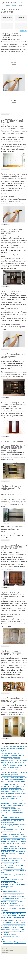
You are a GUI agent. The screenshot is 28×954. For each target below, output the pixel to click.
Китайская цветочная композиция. (12, 891)
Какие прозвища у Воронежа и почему (13, 936)
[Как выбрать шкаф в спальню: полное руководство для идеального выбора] (14, 578)
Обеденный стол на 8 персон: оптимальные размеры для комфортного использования (13, 912)
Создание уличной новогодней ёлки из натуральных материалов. (12, 806)
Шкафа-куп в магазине (7, 25)
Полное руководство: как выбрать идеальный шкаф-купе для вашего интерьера (12, 594)
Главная (8, 5)
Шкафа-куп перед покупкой (7, 18)
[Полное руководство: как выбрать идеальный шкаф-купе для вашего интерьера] (14, 636)
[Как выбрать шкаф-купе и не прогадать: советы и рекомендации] (14, 387)
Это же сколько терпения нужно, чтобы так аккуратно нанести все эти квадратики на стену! (13, 925)
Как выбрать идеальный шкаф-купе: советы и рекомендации (11, 231)
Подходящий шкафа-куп (20, 25)
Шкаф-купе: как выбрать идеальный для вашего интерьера (12, 35)
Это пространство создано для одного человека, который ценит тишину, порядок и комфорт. (12, 813)
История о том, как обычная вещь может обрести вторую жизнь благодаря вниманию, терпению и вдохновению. (13, 820)
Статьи (20, 5)
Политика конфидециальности (7, 950)
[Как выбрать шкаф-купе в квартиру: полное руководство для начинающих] (14, 726)
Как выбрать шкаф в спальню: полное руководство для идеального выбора (14, 546)
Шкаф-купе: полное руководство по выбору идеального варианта (11, 652)
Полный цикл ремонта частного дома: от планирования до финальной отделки (12, 894)
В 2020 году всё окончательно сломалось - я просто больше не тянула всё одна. (13, 756)
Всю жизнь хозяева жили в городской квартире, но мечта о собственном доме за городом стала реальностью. (12, 905)
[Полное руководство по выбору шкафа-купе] (14, 339)
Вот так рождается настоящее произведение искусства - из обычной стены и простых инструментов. (13, 825)
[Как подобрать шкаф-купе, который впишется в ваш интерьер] (14, 160)
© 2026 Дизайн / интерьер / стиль (8, 946)
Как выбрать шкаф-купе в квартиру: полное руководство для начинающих (14, 700)
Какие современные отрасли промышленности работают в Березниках (12, 900)
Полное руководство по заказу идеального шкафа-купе (14, 174)
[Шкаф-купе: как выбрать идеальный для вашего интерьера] (14, 82)
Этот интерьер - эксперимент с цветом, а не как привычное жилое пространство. (14, 773)
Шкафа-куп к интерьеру (21, 18)
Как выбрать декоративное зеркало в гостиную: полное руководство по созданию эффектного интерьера (14, 748)
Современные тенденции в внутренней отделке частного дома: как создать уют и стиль (13, 897)
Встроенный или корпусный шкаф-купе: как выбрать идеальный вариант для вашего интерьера (13, 447)
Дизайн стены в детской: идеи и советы (13, 941)
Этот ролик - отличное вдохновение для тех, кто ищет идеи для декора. (13, 849)
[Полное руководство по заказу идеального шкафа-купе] (14, 214)
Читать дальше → (5, 113)
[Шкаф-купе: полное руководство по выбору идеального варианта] (14, 686)
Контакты (3, 948)
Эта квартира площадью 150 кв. (11, 846)
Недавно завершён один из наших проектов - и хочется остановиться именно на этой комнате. (14, 921)
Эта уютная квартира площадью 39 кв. (13, 833)
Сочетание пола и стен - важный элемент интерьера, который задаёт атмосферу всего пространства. (13, 875)
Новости (14, 5)
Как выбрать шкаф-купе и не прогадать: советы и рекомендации (13, 355)
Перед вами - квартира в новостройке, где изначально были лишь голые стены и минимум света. (13, 870)
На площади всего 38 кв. (9, 864)
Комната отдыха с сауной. (9, 934)
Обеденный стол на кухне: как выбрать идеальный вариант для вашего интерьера (12, 928)
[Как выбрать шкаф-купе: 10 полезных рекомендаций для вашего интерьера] (14, 426)
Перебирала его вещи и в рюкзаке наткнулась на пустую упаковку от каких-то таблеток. (13, 752)
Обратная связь (5, 952)
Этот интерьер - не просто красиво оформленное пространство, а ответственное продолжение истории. (13, 884)
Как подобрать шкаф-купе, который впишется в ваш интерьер (12, 120)
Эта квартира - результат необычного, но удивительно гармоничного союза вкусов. (12, 809)
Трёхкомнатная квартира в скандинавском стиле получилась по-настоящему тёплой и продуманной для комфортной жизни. (13, 786)
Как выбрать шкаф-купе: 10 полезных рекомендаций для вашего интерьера (13, 404)
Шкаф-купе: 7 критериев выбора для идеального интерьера (11, 488)
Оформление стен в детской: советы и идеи (14, 943)
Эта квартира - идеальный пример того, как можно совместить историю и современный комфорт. (13, 853)
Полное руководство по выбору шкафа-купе (11, 292)
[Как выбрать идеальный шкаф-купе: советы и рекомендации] (14, 277)
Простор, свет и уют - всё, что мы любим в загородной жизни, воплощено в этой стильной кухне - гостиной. (13, 917)
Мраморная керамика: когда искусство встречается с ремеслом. (12, 866)
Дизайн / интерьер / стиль (14, 3)
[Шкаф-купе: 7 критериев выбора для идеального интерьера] (14, 515)
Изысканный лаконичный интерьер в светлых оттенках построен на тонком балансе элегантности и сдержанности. (14, 796)
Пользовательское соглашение (11, 948)
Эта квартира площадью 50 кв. (11, 817)
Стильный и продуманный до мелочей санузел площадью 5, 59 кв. (12, 880)
